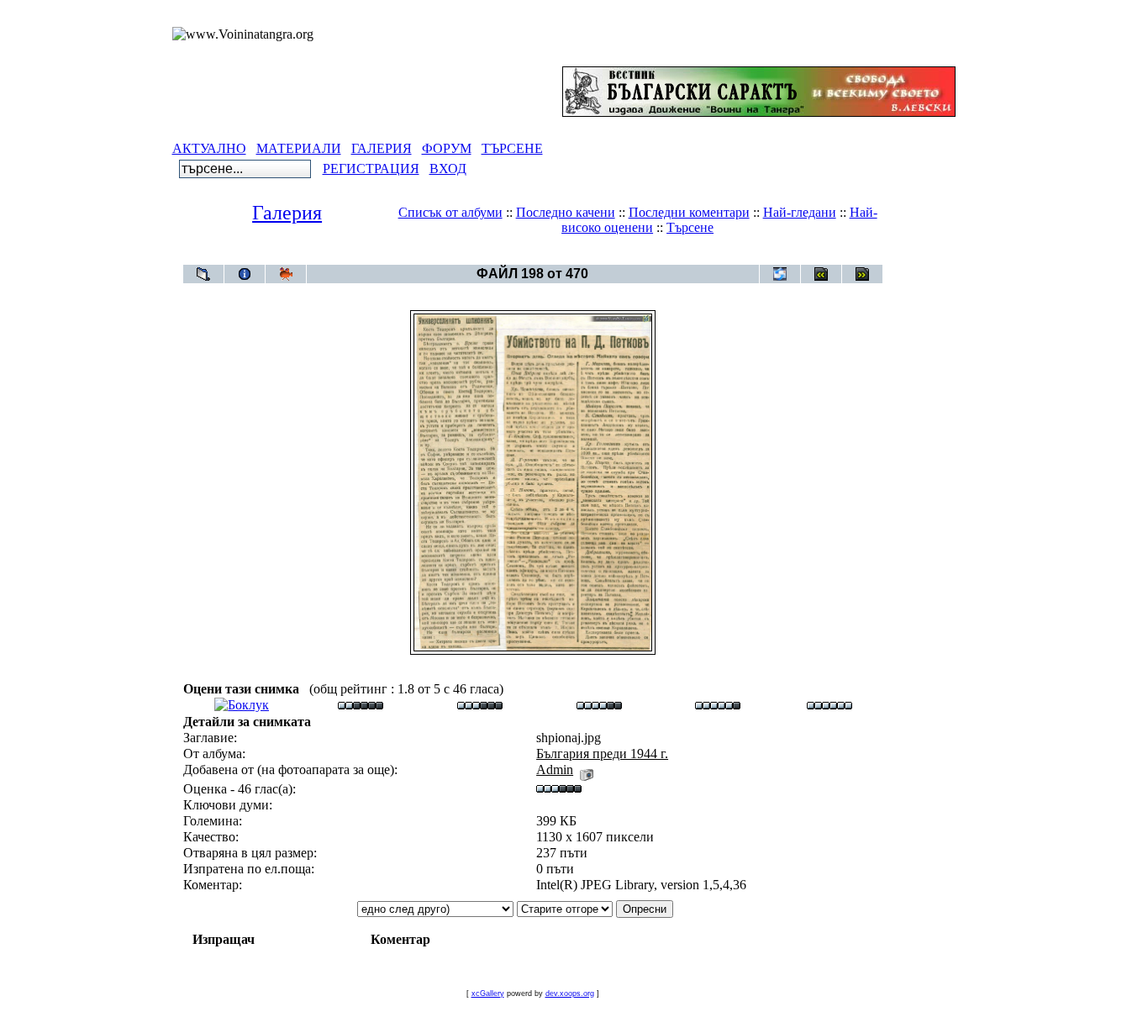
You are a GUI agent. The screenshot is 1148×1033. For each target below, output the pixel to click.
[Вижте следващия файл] (862, 274)
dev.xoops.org (569, 993)
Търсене (690, 227)
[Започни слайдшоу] (286, 274)
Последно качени (565, 212)
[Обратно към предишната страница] (203, 274)
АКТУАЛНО (209, 148)
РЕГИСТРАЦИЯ (371, 168)
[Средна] (480, 705)
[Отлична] (717, 705)
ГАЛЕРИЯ (381, 148)
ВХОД (447, 168)
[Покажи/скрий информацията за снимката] (244, 274)
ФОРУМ (446, 148)
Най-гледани (799, 212)
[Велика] (829, 705)
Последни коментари (689, 212)
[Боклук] (241, 705)
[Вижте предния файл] (821, 274)
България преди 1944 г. (563, 256)
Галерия (287, 213)
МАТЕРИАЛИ (298, 148)
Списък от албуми (450, 212)
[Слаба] (360, 705)
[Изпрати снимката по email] (780, 274)
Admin (554, 769)
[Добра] (599, 705)
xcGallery (487, 993)
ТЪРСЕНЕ (512, 148)
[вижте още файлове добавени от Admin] (586, 769)
